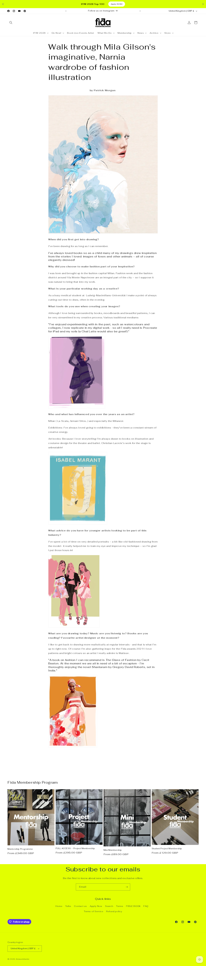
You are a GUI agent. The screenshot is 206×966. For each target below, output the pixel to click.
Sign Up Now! (103, 492)
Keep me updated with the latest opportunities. (98, 484)
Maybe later (103, 503)
